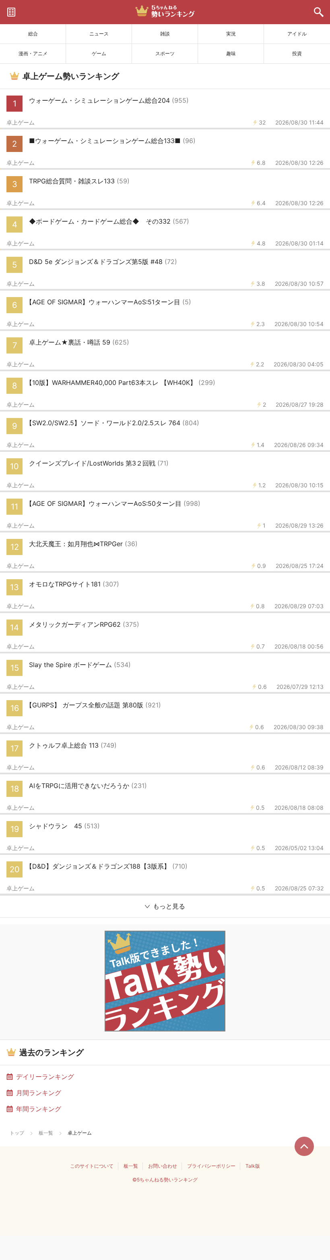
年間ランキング (38, 1109)
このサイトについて (91, 1166)
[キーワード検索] (318, 12)
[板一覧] (11, 12)
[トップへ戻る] (304, 1146)
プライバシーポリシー (211, 1166)
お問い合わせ (162, 1166)
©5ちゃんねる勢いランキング (165, 1180)
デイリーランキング (45, 1077)
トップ (17, 1133)
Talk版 (252, 1166)
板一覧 (46, 1133)
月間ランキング (38, 1093)
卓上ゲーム (20, 122)
